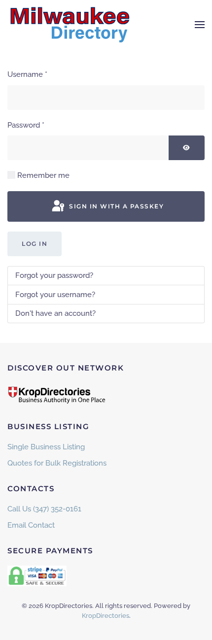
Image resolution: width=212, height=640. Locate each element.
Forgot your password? (54, 275)
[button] (200, 24)
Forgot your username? (55, 294)
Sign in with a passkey (115, 206)
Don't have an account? (55, 313)
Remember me (43, 175)
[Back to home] (69, 24)
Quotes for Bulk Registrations (56, 463)
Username (27, 74)
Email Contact (31, 525)
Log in (34, 243)
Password (25, 125)
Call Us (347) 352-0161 (44, 509)
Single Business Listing (46, 446)
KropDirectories (105, 615)
